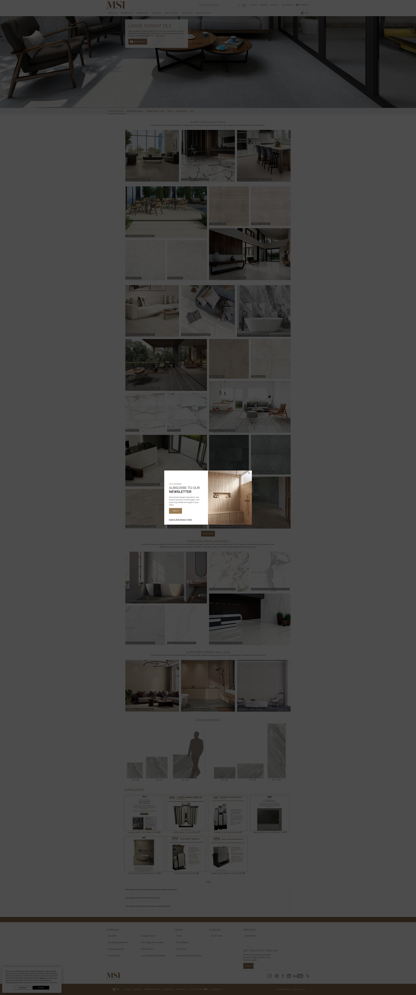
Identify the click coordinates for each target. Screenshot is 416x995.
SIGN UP (175, 511)
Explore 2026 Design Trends (180, 519)
